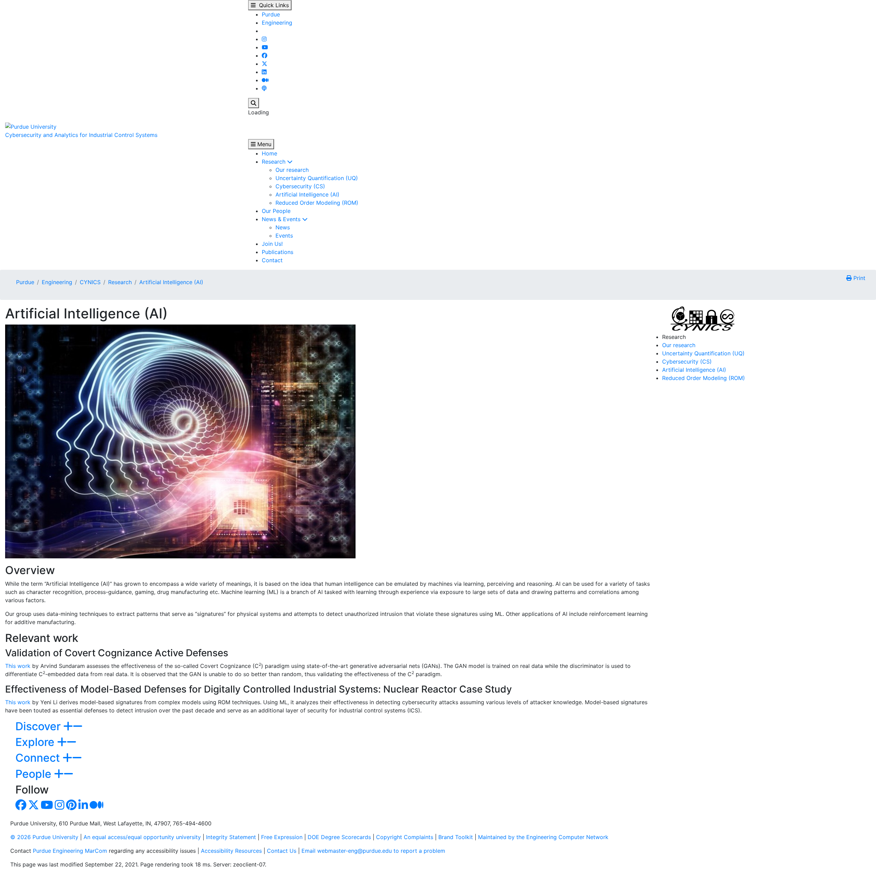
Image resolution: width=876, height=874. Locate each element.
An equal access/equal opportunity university (142, 837)
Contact (272, 260)
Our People (276, 210)
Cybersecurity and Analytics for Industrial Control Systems (81, 134)
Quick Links (272, 5)
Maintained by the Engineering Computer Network (543, 837)
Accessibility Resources (231, 850)
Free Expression (281, 837)
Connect (39, 757)
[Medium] (265, 80)
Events (284, 235)
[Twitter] (264, 63)
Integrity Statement (231, 837)
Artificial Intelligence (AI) (307, 194)
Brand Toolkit (455, 837)
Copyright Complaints (404, 837)
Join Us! (272, 243)
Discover (39, 726)
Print (858, 278)
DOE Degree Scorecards (339, 837)
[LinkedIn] (264, 71)
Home (269, 153)
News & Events (282, 219)
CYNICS (90, 282)
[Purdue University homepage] (30, 126)
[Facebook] (264, 55)
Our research (292, 169)
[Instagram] (264, 39)
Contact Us (281, 850)
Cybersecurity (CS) (300, 186)
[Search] (253, 103)
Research (274, 161)
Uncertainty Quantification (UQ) (316, 178)
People (34, 774)
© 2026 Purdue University (44, 837)
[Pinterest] (71, 806)
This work (17, 665)
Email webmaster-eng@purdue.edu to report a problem (373, 850)
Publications (277, 252)
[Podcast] (264, 88)
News (282, 227)
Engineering (277, 22)
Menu (263, 144)
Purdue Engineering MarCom (70, 850)
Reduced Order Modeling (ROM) (316, 202)
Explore (36, 742)
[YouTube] (265, 47)
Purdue (271, 14)
